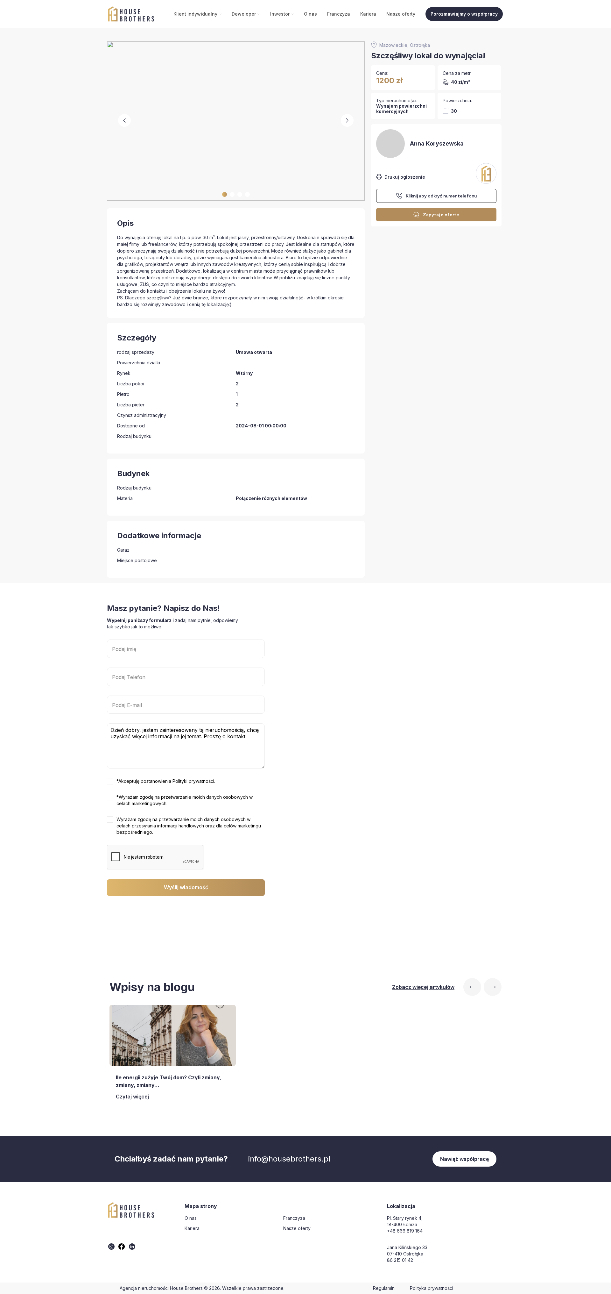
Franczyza (338, 14)
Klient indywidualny (195, 14)
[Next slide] (493, 987)
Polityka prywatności (431, 1288)
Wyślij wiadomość (186, 887)
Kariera (368, 14)
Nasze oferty (400, 14)
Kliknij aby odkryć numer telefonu (441, 196)
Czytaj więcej (132, 1096)
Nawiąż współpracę (464, 1159)
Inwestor (280, 14)
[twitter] (111, 1246)
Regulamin (384, 1288)
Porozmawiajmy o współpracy (464, 14)
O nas (310, 14)
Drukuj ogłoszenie (404, 177)
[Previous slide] (472, 987)
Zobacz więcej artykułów (423, 987)
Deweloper (244, 14)
